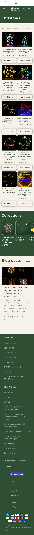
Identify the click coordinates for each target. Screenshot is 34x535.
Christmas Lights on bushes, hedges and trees (15, 408)
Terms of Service (10, 448)
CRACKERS (8, 362)
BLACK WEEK (9, 372)
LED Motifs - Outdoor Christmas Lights (8, 241)
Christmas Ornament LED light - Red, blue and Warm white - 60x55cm (25, 192)
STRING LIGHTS (10, 353)
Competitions (9, 453)
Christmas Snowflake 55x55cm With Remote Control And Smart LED (24, 85)
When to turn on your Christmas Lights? (13, 437)
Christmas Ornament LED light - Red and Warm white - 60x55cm (9, 156)
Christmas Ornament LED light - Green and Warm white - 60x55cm (24, 156)
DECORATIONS (10, 357)
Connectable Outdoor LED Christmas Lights (14, 425)
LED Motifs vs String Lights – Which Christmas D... (16, 290)
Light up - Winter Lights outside (17, 431)
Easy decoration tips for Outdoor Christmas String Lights (14, 416)
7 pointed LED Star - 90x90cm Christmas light (9, 190)
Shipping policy (24, 531)
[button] (4, 9)
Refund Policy (9, 443)
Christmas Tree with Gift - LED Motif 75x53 (24, 51)
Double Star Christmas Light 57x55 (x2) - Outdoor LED (9, 120)
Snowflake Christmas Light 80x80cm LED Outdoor (9, 84)
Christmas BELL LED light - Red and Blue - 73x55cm (24, 120)
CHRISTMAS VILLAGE (12, 367)
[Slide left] (12, 251)
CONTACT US (9, 397)
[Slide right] (21, 251)
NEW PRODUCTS (11, 343)
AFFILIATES (8, 392)
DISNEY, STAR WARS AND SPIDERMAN (14, 377)
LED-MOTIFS (9, 348)
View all (29, 261)
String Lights (18, 238)
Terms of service (11, 531)
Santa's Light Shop (15, 525)
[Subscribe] (27, 466)
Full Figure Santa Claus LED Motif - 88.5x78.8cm (9, 51)
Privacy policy (26, 527)
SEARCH (7, 402)
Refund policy (15, 527)
